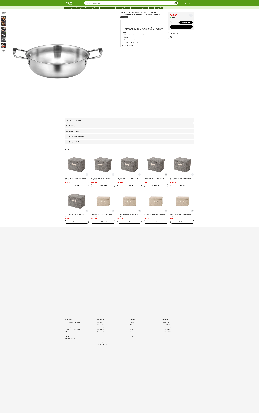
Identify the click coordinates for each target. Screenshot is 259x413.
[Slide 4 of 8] (3, 29)
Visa (131, 334)
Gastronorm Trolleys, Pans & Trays (72, 322)
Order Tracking (100, 331)
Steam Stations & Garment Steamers (73, 329)
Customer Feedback (101, 334)
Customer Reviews (75, 142)
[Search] (131, 3)
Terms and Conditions (102, 344)
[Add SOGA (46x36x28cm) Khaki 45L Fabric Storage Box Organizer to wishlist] (192, 211)
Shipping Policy (74, 131)
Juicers (66, 324)
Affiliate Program (166, 322)
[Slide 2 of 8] (3, 18)
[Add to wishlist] (191, 15)
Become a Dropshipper (167, 327)
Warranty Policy (74, 126)
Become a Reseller (166, 329)
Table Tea (67, 336)
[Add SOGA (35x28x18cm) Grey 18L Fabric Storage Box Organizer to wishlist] (87, 211)
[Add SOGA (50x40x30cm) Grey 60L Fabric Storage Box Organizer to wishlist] (139, 174)
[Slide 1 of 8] (3, 12)
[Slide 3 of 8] (3, 23)
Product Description (75, 120)
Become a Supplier (166, 324)
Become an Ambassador (167, 334)
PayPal (131, 329)
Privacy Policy (100, 342)
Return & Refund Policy (76, 136)
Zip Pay (131, 336)
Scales (66, 331)
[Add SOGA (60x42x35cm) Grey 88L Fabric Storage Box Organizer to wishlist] (113, 174)
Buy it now (181, 26)
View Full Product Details (127, 45)
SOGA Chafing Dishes (69, 327)
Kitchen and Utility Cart (70, 338)
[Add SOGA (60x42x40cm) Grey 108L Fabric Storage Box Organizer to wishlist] (87, 174)
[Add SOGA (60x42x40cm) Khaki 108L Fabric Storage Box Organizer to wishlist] (113, 211)
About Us (99, 339)
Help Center (100, 322)
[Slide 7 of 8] (3, 45)
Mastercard (132, 327)
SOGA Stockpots (68, 341)
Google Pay (132, 324)
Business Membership (167, 331)
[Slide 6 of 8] (3, 39)
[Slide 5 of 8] (3, 34)
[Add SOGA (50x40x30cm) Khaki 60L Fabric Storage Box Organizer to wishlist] (166, 211)
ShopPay (132, 331)
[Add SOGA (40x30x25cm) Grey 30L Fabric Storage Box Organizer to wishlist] (192, 174)
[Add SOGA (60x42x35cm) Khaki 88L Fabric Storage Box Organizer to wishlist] (139, 211)
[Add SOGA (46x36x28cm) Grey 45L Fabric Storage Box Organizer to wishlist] (166, 174)
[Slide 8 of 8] (3, 50)
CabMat (66, 334)
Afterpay (132, 322)
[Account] (189, 3)
